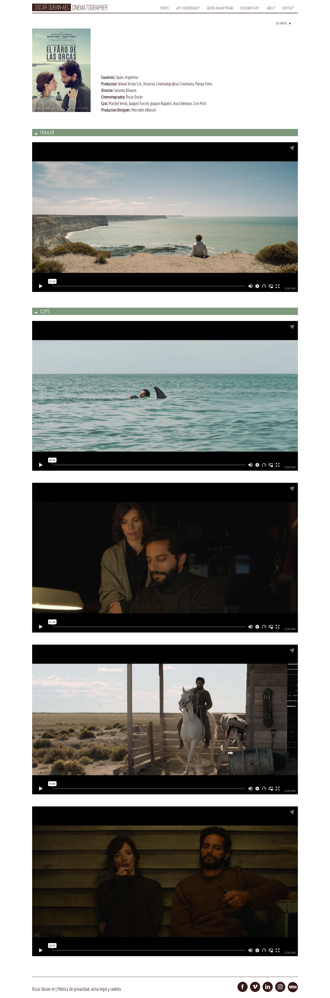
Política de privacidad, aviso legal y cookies (89, 989)
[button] (165, 132)
